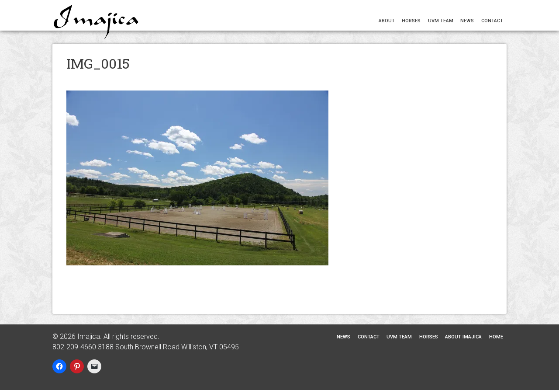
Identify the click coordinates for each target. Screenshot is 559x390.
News (467, 21)
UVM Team (440, 21)
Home (72, 76)
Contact (492, 21)
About (387, 21)
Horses (411, 21)
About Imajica (99, 76)
